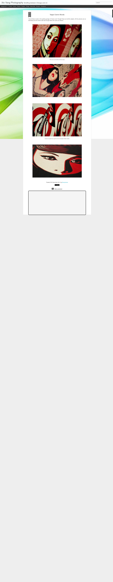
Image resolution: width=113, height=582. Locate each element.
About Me (32, 6)
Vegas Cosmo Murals (57, 14)
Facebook (43, 6)
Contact (38, 6)
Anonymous (65, 182)
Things (27, 6)
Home (10, 6)
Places (18, 6)
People (23, 6)
